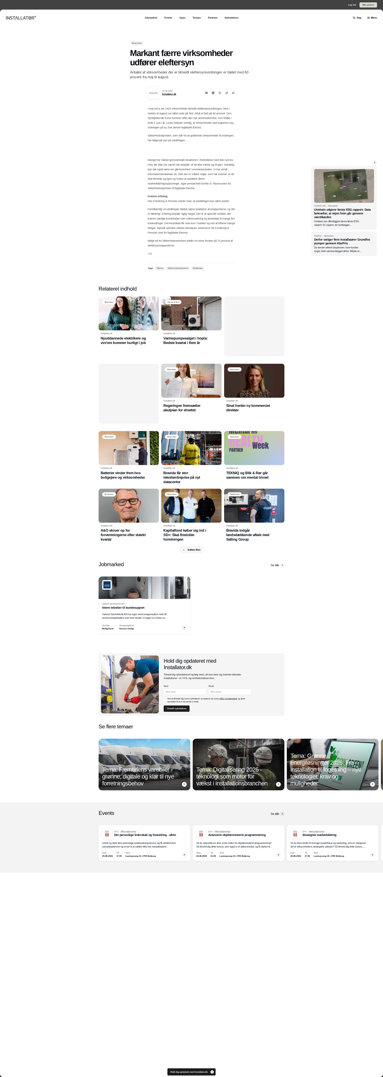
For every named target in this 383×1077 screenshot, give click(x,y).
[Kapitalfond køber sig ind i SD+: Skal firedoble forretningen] (191, 515)
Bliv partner (368, 5)
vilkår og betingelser (228, 698)
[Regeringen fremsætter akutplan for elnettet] (191, 388)
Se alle (275, 565)
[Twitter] (220, 93)
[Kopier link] (233, 93)
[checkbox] (165, 700)
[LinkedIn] (213, 93)
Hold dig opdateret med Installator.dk (189, 1072)
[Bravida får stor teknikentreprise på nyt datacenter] (191, 457)
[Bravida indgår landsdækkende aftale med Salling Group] (254, 515)
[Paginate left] (101, 605)
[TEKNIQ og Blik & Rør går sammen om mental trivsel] (254, 455)
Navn (166, 686)
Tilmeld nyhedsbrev (176, 708)
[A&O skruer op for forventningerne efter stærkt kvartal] (129, 515)
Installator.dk (169, 94)
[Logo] (21, 18)
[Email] (226, 93)
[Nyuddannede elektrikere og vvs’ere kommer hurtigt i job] (129, 320)
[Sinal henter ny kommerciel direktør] (254, 388)
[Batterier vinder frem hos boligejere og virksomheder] (129, 455)
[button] (374, 162)
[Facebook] (206, 93)
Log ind (352, 5)
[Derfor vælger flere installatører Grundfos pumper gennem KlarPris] (344, 244)
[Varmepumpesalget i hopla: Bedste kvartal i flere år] (191, 320)
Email (211, 686)
